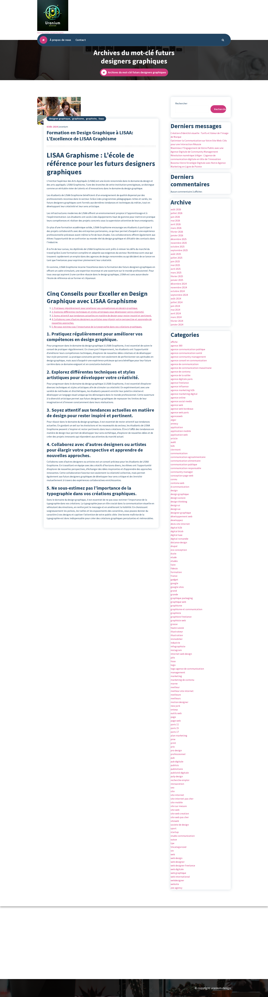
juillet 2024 (176, 302)
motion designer (179, 702)
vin (172, 850)
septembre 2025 (179, 250)
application (177, 427)
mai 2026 (175, 220)
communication (179, 453)
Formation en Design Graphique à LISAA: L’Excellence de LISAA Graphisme (90, 136)
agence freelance (180, 382)
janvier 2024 (177, 324)
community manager (182, 471)
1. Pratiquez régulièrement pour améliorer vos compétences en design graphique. (95, 308)
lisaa (101, 118)
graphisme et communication (186, 609)
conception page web (182, 475)
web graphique (178, 872)
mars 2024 (176, 317)
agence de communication (185, 364)
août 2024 (176, 298)
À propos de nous (60, 40)
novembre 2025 (179, 242)
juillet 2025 (176, 257)
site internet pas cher (182, 798)
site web (175, 809)
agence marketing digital (184, 393)
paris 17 (175, 731)
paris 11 (175, 724)
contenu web (177, 482)
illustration (177, 635)
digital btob (177, 531)
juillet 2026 (176, 213)
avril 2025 (176, 268)
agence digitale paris (182, 379)
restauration (177, 783)
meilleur (175, 687)
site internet (177, 794)
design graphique (180, 494)
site (173, 791)
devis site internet (180, 523)
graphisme (78, 118)
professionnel (178, 754)
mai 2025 (175, 265)
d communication (180, 486)
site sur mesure (179, 806)
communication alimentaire (186, 460)
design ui (175, 505)
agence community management (188, 356)
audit (173, 442)
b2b (173, 445)
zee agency (176, 887)
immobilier (177, 638)
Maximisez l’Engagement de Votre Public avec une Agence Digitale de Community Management (197, 149)
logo (173, 664)
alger (173, 419)
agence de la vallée (180, 375)
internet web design (181, 653)
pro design (176, 750)
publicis (175, 765)
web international (180, 876)
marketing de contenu (182, 679)
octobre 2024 (178, 291)
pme (173, 739)
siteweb (175, 820)
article (174, 438)
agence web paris (180, 412)
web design (176, 858)
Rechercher (181, 103)
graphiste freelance (181, 616)
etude (174, 557)
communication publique (184, 464)
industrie (175, 642)
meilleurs (176, 698)
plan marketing (179, 735)
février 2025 (177, 276)
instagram (176, 650)
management (178, 672)
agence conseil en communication (189, 360)
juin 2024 (175, 305)
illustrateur (177, 631)
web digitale (177, 869)
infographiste (178, 646)
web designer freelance (183, 865)
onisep (174, 709)
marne (174, 683)
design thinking (179, 501)
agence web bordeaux (182, 408)
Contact (81, 40)
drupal (174, 546)
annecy (174, 423)
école (173, 553)
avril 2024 (176, 313)
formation (176, 572)
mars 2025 (176, 272)
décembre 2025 (179, 239)
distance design (179, 542)
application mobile (181, 431)
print (173, 742)
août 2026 (176, 209)
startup (175, 832)
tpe (172, 843)
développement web (181, 516)
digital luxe (176, 534)
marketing (176, 676)
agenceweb (177, 416)
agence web (177, 405)
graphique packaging (182, 598)
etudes (174, 560)
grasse (174, 624)
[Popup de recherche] (223, 40)
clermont (176, 449)
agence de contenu (180, 371)
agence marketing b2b (182, 390)
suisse (174, 839)
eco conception (179, 549)
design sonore (178, 497)
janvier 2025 (177, 279)
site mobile (177, 802)
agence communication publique (188, 349)
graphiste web (178, 620)
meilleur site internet (182, 690)
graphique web (178, 601)
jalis (173, 657)
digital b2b (176, 527)
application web (179, 434)
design (174, 490)
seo (172, 787)
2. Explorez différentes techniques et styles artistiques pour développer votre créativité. (98, 311)
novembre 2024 (179, 287)
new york (175, 705)
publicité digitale (180, 772)
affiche (174, 341)
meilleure (176, 694)
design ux (175, 508)
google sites (177, 586)
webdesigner (177, 880)
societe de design (180, 824)
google (174, 583)
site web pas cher (180, 817)
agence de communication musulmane (191, 367)
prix (173, 746)
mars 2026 (176, 227)
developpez (177, 520)
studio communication (183, 835)
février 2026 (177, 231)
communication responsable (186, 468)
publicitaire (177, 768)
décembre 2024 (179, 283)
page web (176, 720)
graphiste (91, 118)
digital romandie (179, 538)
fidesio (174, 568)
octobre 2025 (178, 246)
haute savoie (177, 627)
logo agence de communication (187, 668)
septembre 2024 (179, 294)
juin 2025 (175, 261)
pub (173, 757)
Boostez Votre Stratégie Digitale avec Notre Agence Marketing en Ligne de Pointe (198, 164)
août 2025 (176, 253)
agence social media (181, 401)
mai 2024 (175, 309)
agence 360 (176, 345)
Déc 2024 (52, 126)
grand (174, 590)
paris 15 (175, 728)
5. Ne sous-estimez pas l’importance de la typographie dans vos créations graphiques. (97, 326)
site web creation (180, 813)
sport (173, 828)
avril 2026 (176, 224)
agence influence (180, 386)
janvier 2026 (177, 235)
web (173, 854)
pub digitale (177, 761)
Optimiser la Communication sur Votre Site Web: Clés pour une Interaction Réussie (199, 142)
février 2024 (177, 320)
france (174, 575)
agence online (178, 397)
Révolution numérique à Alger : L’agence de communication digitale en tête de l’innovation (196, 157)
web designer (178, 861)
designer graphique (59, 118)
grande (174, 594)
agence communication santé (186, 353)
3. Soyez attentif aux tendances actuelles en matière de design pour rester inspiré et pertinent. (102, 315)
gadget (174, 579)
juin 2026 (175, 216)
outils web (176, 713)
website (175, 884)
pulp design (177, 776)
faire (173, 564)
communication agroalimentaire (188, 456)
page (173, 716)
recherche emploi (180, 780)
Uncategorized (178, 846)
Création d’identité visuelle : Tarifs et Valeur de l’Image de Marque (199, 135)
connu (174, 479)
